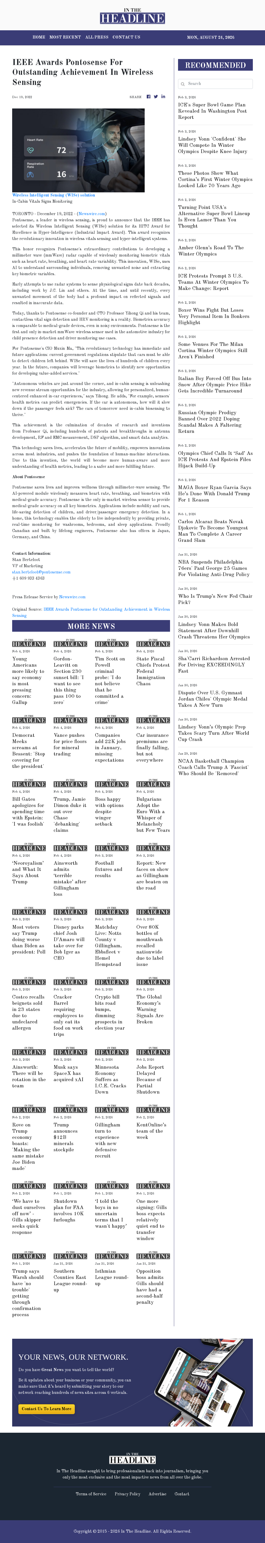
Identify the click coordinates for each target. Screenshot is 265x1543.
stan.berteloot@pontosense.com (41, 572)
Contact (182, 1494)
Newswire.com (91, 214)
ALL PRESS (96, 37)
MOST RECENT (65, 37)
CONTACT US (126, 37)
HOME (39, 37)
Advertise (157, 1494)
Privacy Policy (127, 1494)
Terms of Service (91, 1494)
